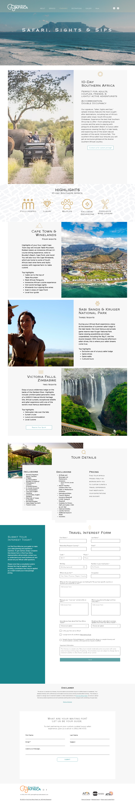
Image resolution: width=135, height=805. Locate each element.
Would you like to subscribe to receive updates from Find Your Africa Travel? (104, 621)
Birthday (62, 563)
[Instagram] (114, 8)
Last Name (94, 537)
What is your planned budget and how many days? (104, 600)
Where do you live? (66, 572)
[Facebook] (118, 8)
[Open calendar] (84, 567)
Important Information (67, 645)
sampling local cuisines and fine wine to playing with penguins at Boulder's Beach (97, 124)
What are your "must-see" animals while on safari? (73, 600)
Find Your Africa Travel (81, 695)
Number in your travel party (99, 563)
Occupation (95, 572)
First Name (63, 537)
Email (93, 545)
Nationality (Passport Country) (69, 545)
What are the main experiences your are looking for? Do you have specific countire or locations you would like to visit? (86, 582)
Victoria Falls (105, 134)
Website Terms (96, 799)
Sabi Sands (113, 129)
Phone (85, 554)
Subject (72, 742)
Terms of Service (85, 799)
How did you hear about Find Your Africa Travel (73, 621)
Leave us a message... (33, 749)
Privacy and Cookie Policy (107, 799)
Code (61, 554)
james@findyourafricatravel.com (39, 794)
